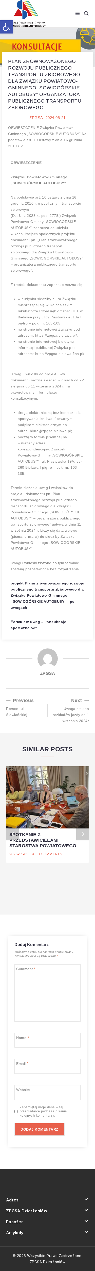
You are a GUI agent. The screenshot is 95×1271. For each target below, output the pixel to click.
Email (22, 1064)
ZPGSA (36, 118)
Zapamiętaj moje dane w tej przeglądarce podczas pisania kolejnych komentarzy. (43, 1111)
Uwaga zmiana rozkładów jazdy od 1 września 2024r (71, 710)
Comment (25, 969)
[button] (6, 27)
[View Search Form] (86, 13)
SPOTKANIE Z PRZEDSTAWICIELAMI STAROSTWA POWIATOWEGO (42, 840)
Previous (12, 834)
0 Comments (50, 854)
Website (23, 1090)
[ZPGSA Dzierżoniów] (26, 13)
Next (82, 834)
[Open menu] (77, 13)
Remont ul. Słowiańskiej (20, 707)
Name (22, 1038)
